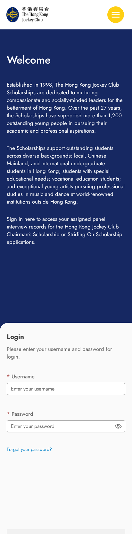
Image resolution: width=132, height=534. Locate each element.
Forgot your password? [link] (29, 449)
